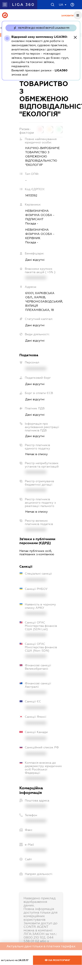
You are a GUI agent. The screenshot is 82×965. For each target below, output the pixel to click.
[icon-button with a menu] (78, 15)
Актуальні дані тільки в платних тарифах (41, 946)
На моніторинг (59, 960)
